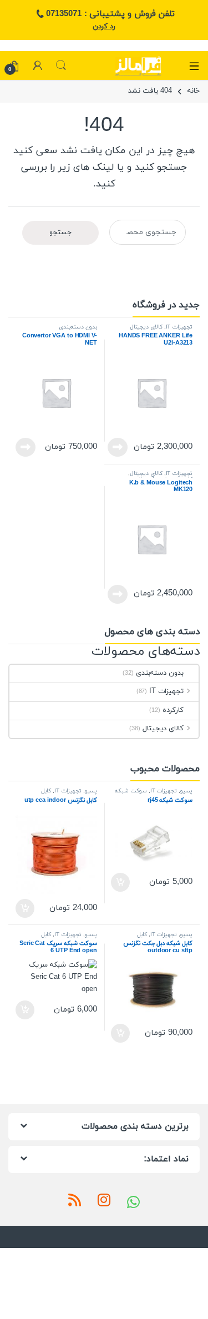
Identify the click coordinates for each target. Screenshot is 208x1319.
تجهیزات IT (179, 327)
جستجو (61, 65)
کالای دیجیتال (146, 327)
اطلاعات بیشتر (121, 447)
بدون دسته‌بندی (78, 327)
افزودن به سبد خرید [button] (122, 882)
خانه (193, 91)
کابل (46, 791)
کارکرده (173, 710)
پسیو (186, 791)
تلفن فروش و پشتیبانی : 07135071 (110, 14)
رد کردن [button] (104, 27)
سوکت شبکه (131, 791)
